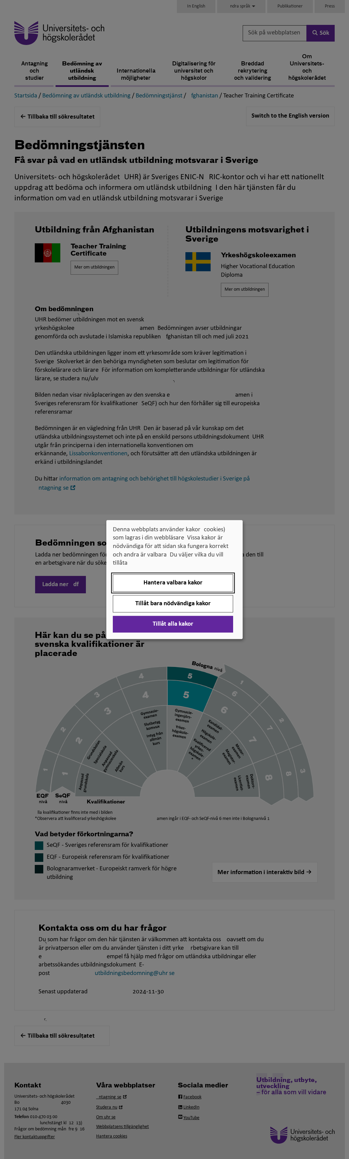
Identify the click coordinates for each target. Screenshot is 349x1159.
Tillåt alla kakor (173, 624)
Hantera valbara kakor (172, 583)
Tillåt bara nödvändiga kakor (173, 603)
